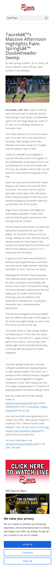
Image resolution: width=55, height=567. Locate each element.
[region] (27, 540)
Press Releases (22, 70)
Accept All (27, 544)
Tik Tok (25, 410)
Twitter (43, 406)
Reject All (27, 560)
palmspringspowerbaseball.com (21, 403)
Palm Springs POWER (18, 63)
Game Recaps (29, 66)
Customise (27, 552)
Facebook (34, 406)
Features (16, 66)
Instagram (11, 410)
